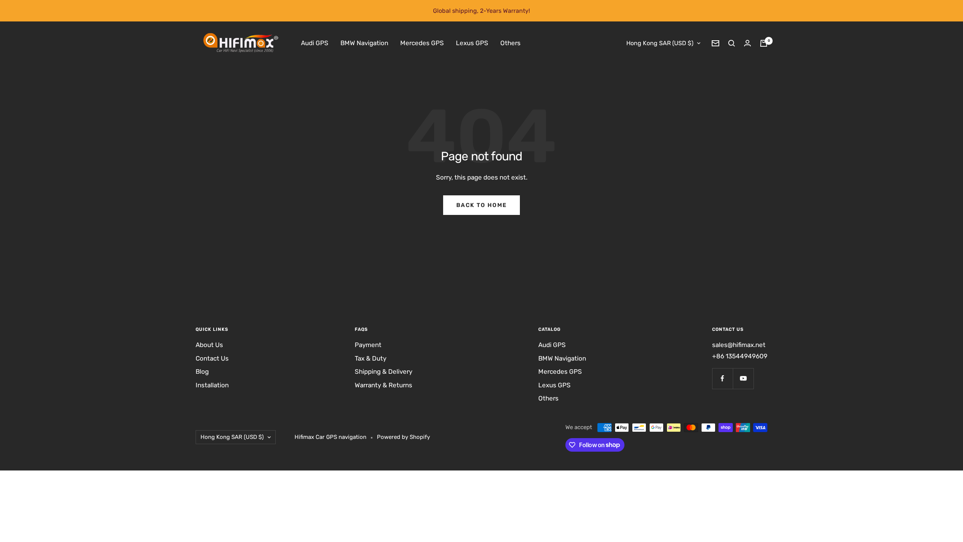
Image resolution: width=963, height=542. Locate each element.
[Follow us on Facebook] (722, 378)
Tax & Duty (370, 358)
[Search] (731, 43)
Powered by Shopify (403, 437)
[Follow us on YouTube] (743, 378)
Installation (212, 385)
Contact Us (212, 358)
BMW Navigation (364, 43)
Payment (368, 345)
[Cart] (763, 43)
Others (510, 43)
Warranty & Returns (383, 385)
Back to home (481, 205)
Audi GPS (314, 43)
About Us (209, 345)
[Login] (747, 43)
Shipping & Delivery (383, 371)
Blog (202, 371)
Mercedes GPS (422, 43)
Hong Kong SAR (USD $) (659, 43)
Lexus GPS (472, 43)
